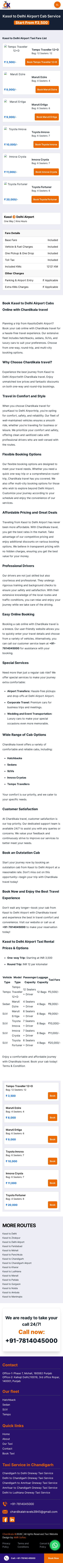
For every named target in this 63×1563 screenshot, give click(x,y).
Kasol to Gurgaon (11, 1284)
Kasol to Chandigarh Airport (17, 1263)
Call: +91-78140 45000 (23, 1558)
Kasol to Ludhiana (11, 1271)
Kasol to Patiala (10, 1279)
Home (6, 1434)
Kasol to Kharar (10, 1267)
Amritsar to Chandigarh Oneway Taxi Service (29, 1487)
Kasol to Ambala (10, 1292)
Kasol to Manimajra (12, 1296)
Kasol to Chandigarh (13, 1258)
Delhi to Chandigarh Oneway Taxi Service (27, 1478)
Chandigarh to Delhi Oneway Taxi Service (27, 1473)
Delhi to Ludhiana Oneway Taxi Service (26, 1492)
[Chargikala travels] (6, 5)
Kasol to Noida (10, 1288)
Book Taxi (8, 1453)
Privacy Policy (6, 1545)
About (6, 1438)
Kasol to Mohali (10, 1250)
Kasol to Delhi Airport (13, 1242)
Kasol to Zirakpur (11, 1237)
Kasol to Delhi (9, 1233)
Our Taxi (7, 1443)
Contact (7, 1448)
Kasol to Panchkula (12, 1254)
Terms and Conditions (23, 1545)
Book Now (53, 1558)
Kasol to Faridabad (12, 1246)
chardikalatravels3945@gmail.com (34, 1511)
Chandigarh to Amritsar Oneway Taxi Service (29, 1482)
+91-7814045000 (31, 1340)
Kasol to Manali (10, 1275)
